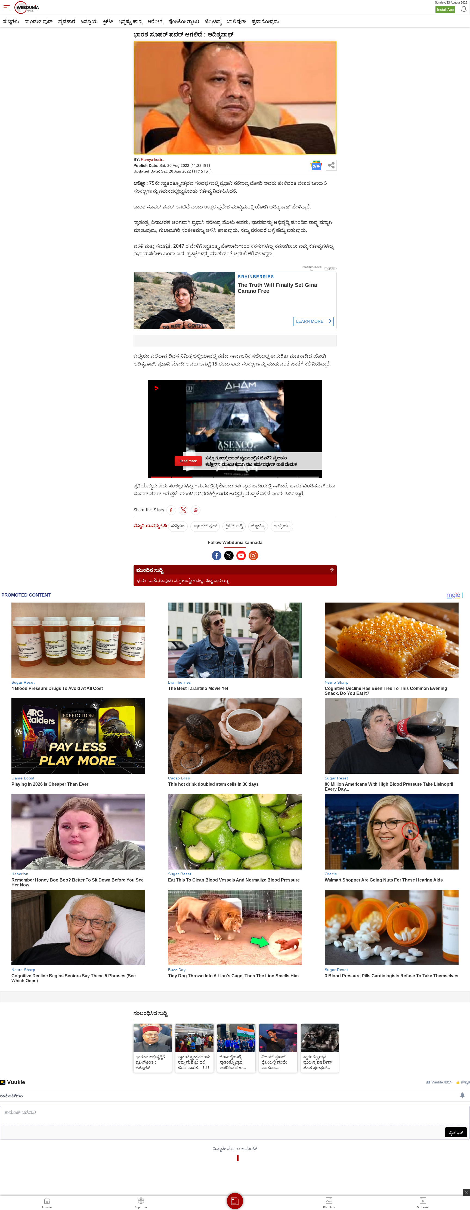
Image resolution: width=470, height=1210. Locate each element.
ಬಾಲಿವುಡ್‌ (236, 21)
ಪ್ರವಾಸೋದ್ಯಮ (265, 21)
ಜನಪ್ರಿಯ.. (282, 525)
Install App (445, 9)
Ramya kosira (153, 159)
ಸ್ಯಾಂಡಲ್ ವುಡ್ (38, 21)
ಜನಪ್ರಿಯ (89, 21)
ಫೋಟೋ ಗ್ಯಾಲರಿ (183, 21)
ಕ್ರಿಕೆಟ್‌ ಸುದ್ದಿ (234, 525)
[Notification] (463, 9)
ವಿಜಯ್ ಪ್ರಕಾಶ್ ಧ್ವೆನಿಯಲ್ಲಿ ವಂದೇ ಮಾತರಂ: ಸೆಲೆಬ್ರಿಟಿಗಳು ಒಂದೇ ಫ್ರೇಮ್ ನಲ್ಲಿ (276, 1062)
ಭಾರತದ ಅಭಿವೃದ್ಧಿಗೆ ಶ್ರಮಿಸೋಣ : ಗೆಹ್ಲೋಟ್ (150, 1062)
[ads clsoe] (466, 1192)
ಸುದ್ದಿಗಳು (11, 21)
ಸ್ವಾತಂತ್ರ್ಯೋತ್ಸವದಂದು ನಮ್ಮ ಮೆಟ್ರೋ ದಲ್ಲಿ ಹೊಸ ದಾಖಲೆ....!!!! (194, 1062)
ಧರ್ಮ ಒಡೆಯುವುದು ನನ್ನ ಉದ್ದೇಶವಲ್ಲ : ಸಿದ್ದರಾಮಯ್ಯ (182, 580)
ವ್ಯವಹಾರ (66, 21)
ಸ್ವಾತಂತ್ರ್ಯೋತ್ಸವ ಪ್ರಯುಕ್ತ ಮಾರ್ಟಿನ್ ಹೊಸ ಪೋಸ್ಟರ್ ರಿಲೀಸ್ (317, 1062)
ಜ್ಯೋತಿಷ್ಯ (213, 21)
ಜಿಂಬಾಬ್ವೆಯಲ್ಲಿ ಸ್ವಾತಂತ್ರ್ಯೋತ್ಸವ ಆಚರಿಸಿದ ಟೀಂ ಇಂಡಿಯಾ (231, 1062)
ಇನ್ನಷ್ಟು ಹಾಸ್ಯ (130, 21)
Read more (188, 461)
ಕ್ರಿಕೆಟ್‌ (108, 21)
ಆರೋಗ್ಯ (155, 21)
